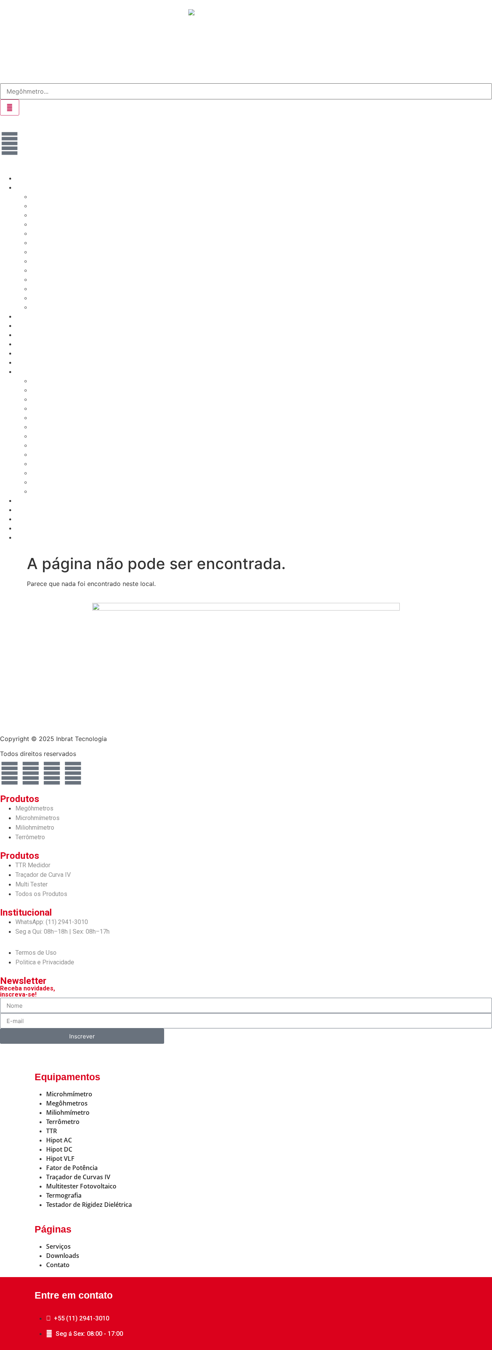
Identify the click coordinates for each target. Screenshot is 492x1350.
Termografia (48, 289)
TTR (37, 233)
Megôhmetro (49, 196)
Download (30, 335)
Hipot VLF (45, 261)
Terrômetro (47, 224)
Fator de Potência (56, 270)
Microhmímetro (53, 206)
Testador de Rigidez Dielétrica (74, 307)
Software (28, 316)
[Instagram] (52, 773)
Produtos (29, 187)
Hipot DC (44, 252)
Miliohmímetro (51, 215)
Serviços (28, 325)
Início (23, 178)
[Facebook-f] (9, 773)
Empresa (28, 344)
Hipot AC (44, 242)
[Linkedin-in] (30, 773)
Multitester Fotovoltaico (65, 298)
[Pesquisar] (9, 107)
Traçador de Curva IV (61, 279)
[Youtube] (73, 773)
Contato (27, 353)
